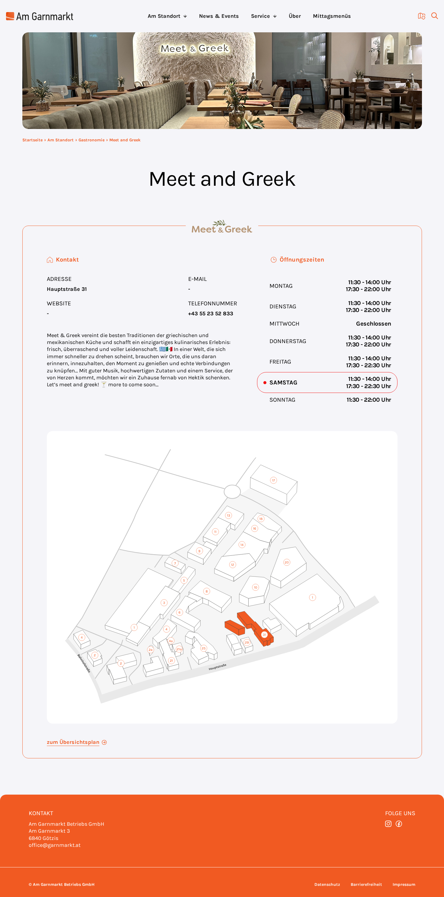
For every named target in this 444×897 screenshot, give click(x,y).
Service (260, 16)
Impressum (404, 884)
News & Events (219, 16)
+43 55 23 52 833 (210, 313)
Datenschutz (327, 884)
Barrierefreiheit (366, 884)
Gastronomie (92, 140)
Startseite (32, 140)
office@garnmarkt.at (55, 845)
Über (295, 16)
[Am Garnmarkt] (39, 16)
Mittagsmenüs (332, 16)
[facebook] (399, 824)
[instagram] (388, 824)
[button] (431, 16)
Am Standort (164, 16)
